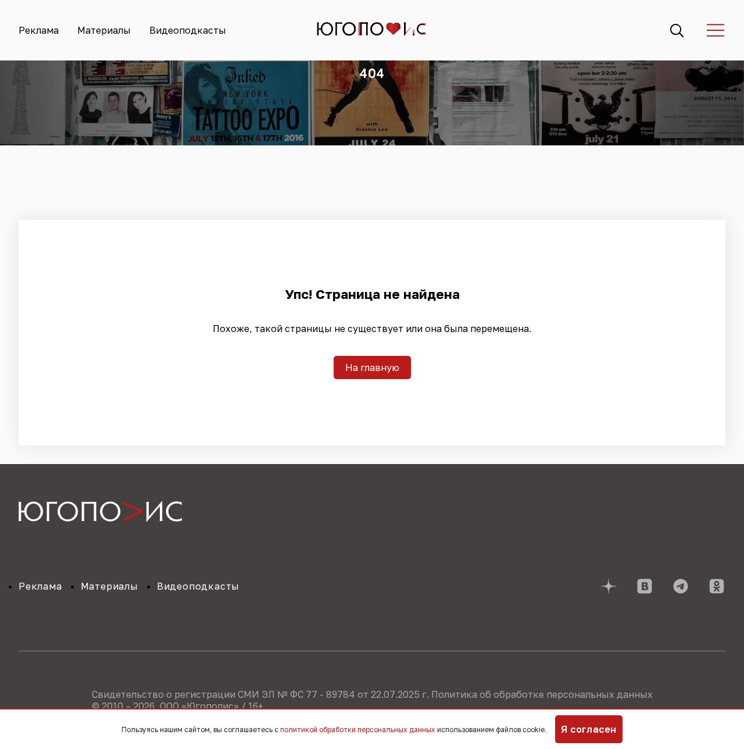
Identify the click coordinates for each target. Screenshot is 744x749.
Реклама (39, 30)
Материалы (104, 30)
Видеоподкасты (187, 30)
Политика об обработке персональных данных (542, 694)
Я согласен (589, 729)
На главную (372, 367)
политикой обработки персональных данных (357, 729)
